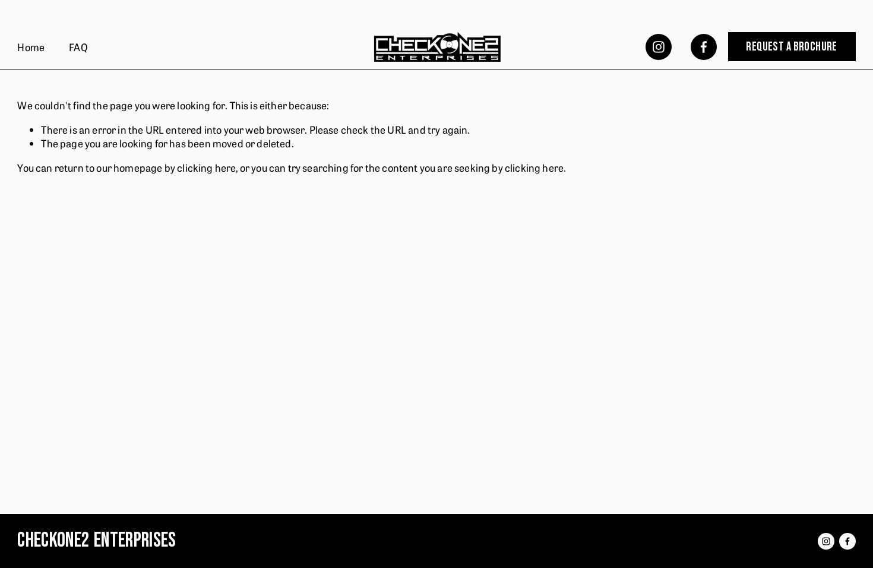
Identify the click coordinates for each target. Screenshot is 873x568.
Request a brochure (791, 47)
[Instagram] (659, 47)
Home (31, 46)
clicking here (206, 167)
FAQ (78, 46)
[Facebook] (704, 47)
